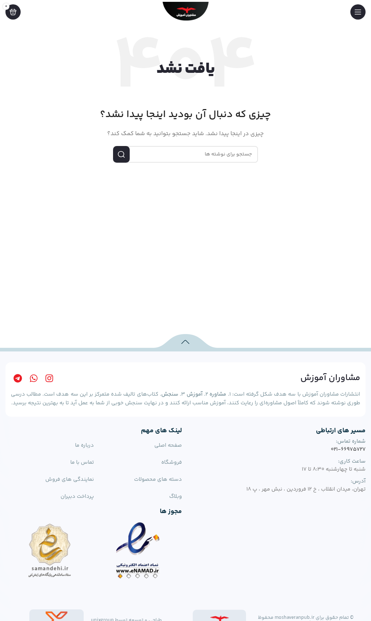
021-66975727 (348, 449)
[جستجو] (121, 154)
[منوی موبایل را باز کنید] (358, 12)
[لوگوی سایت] (185, 12)
